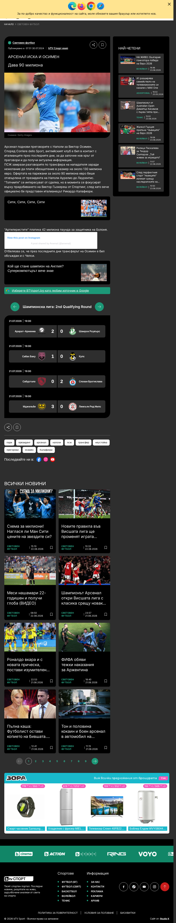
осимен (29, 449)
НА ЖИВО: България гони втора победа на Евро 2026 (148, 60)
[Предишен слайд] (14, 306)
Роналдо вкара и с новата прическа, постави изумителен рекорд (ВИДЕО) (26, 665)
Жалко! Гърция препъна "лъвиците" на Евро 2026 (148, 129)
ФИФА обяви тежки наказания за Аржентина (77, 664)
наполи (57, 442)
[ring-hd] (105, 854)
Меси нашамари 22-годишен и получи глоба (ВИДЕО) (26, 598)
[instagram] (154, 886)
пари (9, 442)
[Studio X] (164, 918)
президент (24, 442)
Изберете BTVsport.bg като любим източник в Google (50, 290)
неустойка (101, 442)
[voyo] (136, 854)
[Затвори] (169, 4)
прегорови (13, 449)
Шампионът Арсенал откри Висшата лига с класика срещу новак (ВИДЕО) (82, 598)
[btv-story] (74, 854)
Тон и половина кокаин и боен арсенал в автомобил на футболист (83, 731)
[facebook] (123, 886)
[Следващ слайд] (99, 306)
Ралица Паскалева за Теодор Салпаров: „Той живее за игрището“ (148, 153)
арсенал (41, 442)
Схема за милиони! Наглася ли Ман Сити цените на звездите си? (29, 531)
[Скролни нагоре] (164, 886)
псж (69, 442)
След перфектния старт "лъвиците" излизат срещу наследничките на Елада (147, 177)
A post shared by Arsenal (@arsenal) (51, 243)
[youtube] (144, 886)
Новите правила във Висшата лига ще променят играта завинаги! (81, 531)
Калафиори (46, 449)
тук (163, 778)
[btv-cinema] (12, 854)
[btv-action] (43, 854)
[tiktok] (133, 886)
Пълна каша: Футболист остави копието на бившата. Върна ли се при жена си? (28, 731)
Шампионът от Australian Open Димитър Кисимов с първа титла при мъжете (147, 107)
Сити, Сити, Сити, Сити (26, 202)
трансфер (83, 442)
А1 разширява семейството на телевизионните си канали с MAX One (147, 83)
